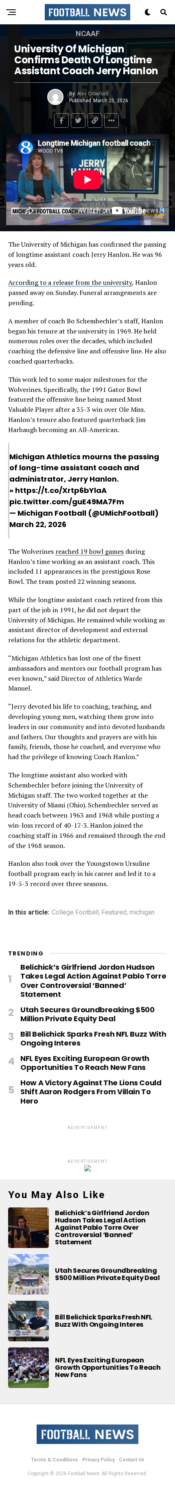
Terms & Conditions (54, 1460)
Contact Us (131, 1460)
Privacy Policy (98, 1460)
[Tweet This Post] (78, 120)
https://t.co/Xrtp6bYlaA (61, 490)
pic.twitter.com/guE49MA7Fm (66, 502)
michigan (142, 912)
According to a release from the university (70, 282)
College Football (75, 912)
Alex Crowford (92, 94)
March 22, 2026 (37, 524)
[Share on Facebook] (61, 120)
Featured (114, 912)
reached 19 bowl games (89, 551)
